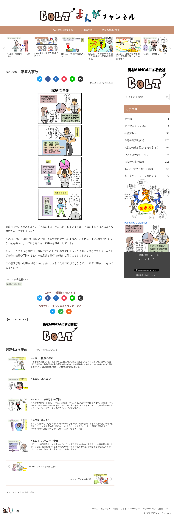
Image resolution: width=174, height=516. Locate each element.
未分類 (147, 119)
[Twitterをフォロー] (52, 311)
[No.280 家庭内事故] (56, 79)
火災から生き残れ (147, 161)
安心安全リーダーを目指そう (147, 175)
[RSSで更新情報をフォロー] (69, 311)
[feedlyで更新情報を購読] (60, 311)
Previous (3, 48)
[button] (167, 97)
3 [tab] (91, 63)
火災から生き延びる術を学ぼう (147, 147)
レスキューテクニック (147, 154)
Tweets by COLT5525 (135, 222)
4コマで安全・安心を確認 (147, 168)
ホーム (95, 509)
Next (170, 48)
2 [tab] (87, 63)
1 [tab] (83, 63)
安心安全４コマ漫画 (147, 126)
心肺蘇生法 (147, 133)
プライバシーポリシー (130, 509)
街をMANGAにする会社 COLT (156, 509)
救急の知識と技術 (14, 284)
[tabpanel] (19, 48)
